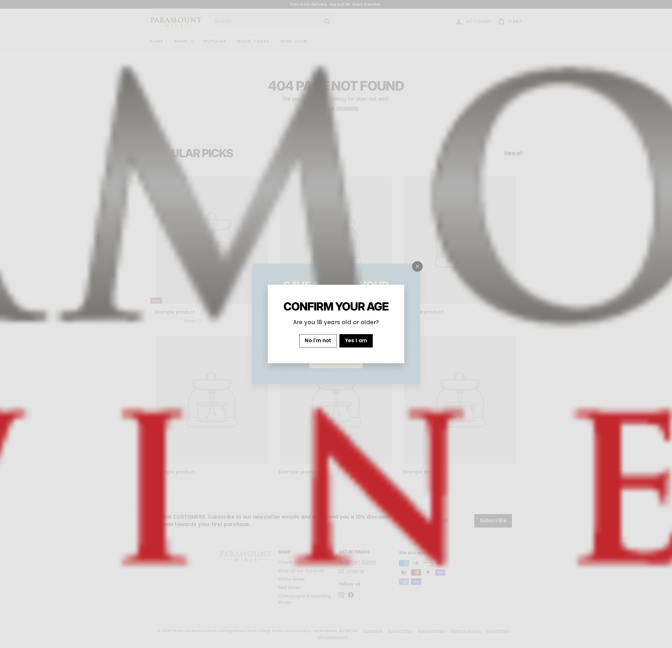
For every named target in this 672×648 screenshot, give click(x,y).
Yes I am (356, 340)
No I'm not (318, 340)
